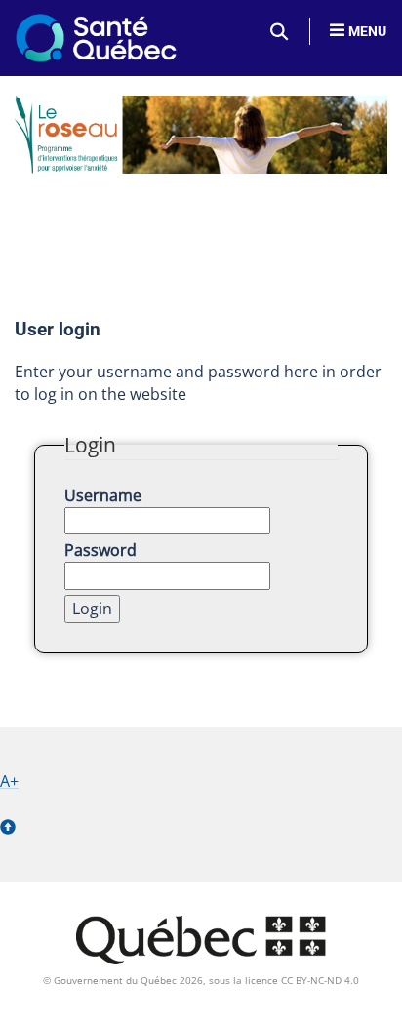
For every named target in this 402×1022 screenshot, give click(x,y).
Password (100, 550)
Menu (367, 31)
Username (102, 495)
